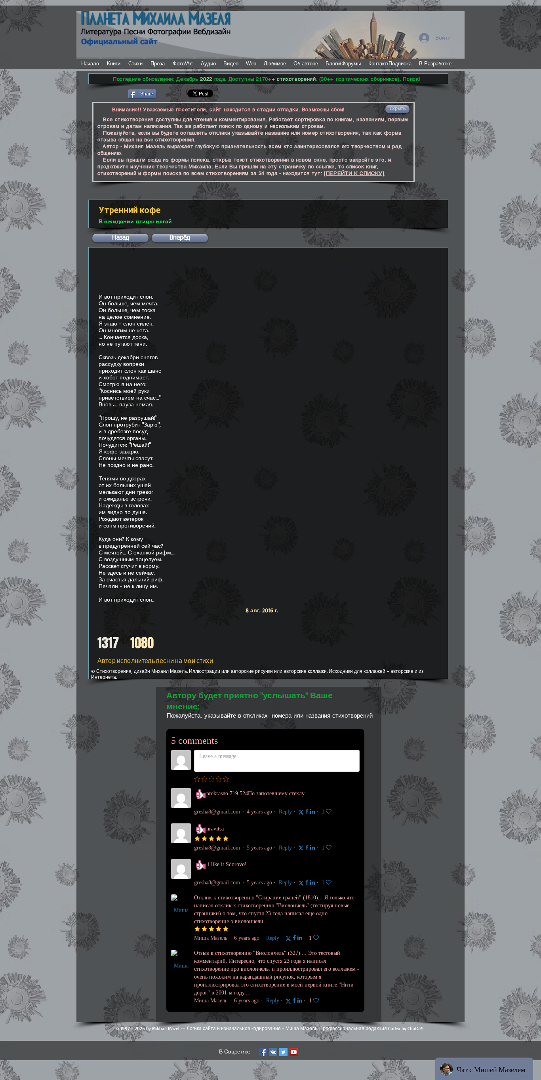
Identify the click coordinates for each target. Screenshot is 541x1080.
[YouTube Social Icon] (294, 1052)
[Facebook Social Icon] (263, 1052)
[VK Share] (181, 93)
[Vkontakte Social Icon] (273, 1052)
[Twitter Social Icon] (283, 1052)
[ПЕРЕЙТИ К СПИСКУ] (354, 173)
